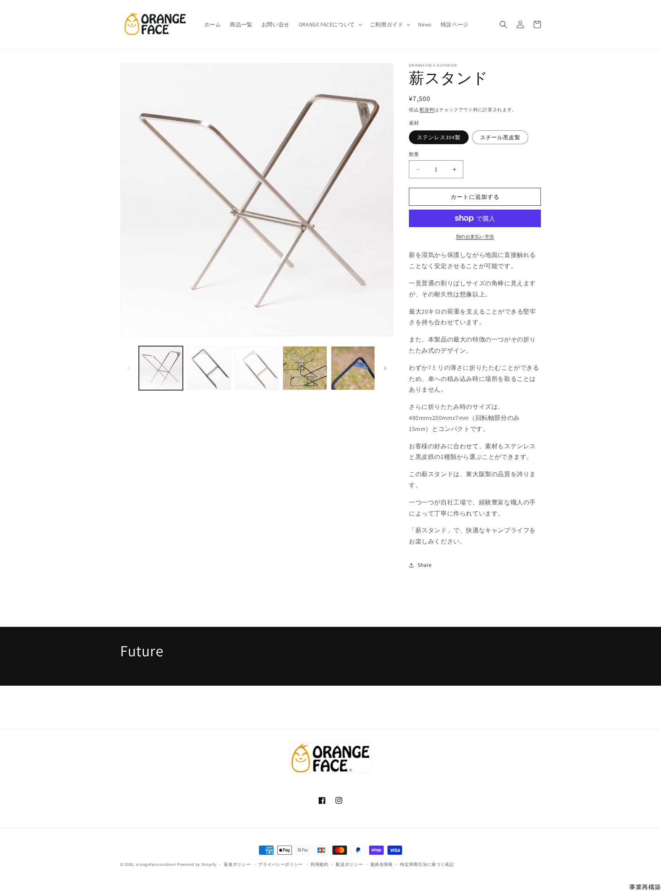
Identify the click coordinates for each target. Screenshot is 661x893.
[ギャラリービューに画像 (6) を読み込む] (353, 368)
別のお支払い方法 (475, 236)
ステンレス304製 (439, 137)
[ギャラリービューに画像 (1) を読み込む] (161, 368)
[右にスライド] (385, 368)
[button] (329, 24)
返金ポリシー (237, 864)
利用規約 (320, 864)
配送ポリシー (349, 864)
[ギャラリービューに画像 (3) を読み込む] (209, 368)
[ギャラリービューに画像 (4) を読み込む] (257, 368)
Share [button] (425, 564)
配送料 (427, 109)
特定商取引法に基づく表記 (427, 864)
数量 (414, 154)
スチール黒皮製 (500, 137)
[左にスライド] (128, 368)
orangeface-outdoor (156, 864)
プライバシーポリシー (280, 864)
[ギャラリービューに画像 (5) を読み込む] (305, 368)
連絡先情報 (381, 864)
